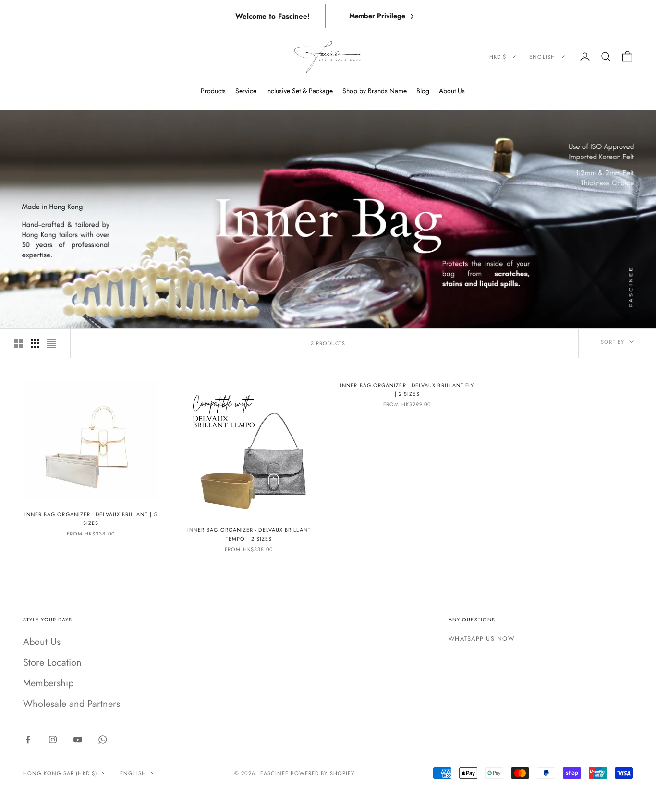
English (542, 57)
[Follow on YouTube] (78, 739)
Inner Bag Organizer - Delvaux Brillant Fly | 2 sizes (407, 389)
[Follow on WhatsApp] (103, 739)
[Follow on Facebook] (28, 739)
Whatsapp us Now (481, 638)
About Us (42, 642)
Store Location (52, 662)
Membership (48, 683)
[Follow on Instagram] (53, 739)
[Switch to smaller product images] (35, 343)
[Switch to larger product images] (18, 343)
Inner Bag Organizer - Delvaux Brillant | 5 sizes (90, 518)
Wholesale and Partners (71, 704)
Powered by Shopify (322, 773)
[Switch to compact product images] (51, 343)
